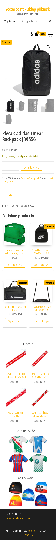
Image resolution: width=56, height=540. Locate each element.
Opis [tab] (10, 195)
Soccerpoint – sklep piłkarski (28, 9)
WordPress (32, 530)
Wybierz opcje (14, 321)
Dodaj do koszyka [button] (14, 264)
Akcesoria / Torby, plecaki (30, 178)
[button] (48, 46)
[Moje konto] (31, 34)
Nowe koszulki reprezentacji (19, 518)
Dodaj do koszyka (31, 167)
